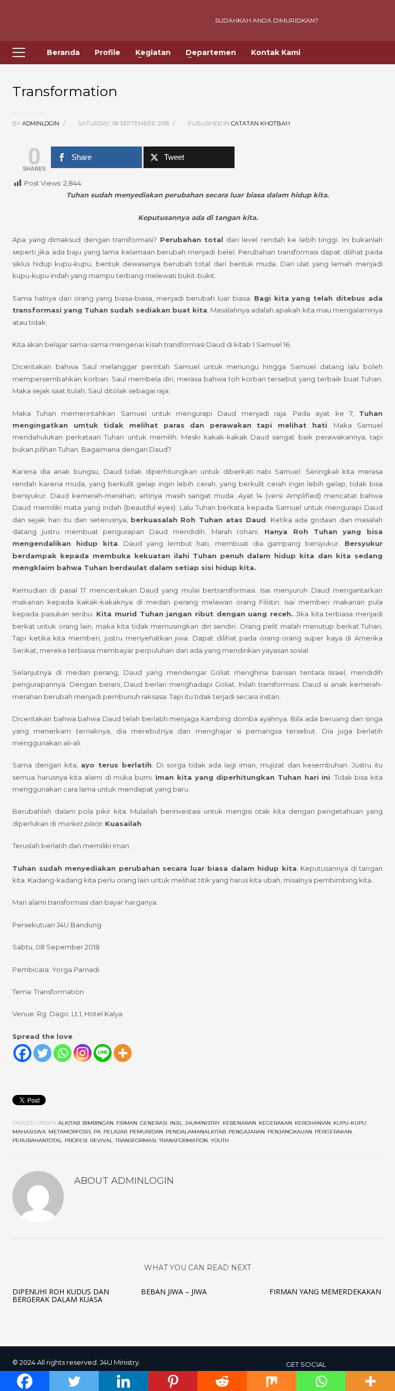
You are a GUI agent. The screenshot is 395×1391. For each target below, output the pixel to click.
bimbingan (98, 1123)
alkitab (69, 1123)
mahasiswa (29, 1131)
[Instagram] (354, 20)
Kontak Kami (275, 52)
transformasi (135, 1140)
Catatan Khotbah (260, 123)
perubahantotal (37, 1140)
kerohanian (313, 1123)
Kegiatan (153, 52)
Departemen (211, 52)
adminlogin (41, 123)
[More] (123, 1053)
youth (219, 1140)
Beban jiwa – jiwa (174, 1291)
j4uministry (202, 1123)
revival (101, 1140)
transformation (183, 1140)
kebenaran (239, 1123)
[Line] (103, 1053)
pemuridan (146, 1131)
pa (97, 1131)
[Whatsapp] (62, 1053)
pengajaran (246, 1131)
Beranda (63, 52)
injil (176, 1123)
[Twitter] (42, 1053)
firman (126, 1123)
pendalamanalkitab (196, 1131)
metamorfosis (69, 1131)
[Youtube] (336, 20)
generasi (153, 1123)
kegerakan (275, 1123)
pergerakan (333, 1131)
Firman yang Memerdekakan (325, 1291)
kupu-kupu (349, 1123)
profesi (76, 1140)
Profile (107, 52)
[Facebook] (22, 1053)
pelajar (115, 1131)
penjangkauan (289, 1131)
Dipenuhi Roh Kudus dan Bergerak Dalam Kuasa (60, 1295)
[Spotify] (372, 20)
